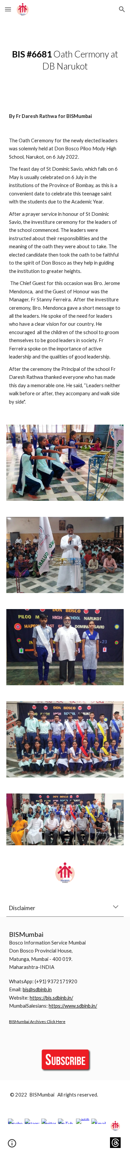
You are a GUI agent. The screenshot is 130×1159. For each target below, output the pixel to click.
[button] (8, 9)
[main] (65, 60)
